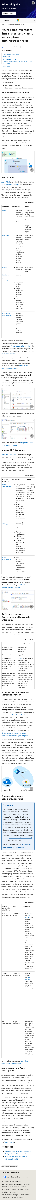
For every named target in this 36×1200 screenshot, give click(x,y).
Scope (20, 658)
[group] (18, 271)
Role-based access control (16, 24)
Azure (3, 24)
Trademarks (5, 1197)
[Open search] (34, 20)
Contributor (6, 235)
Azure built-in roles (8, 354)
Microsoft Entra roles (9, 59)
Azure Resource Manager (10, 185)
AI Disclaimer (5, 1189)
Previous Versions (17, 1189)
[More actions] (33, 24)
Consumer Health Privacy (9, 1195)
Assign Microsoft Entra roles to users (18, 1154)
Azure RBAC (5, 182)
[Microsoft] (18, 20)
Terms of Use (25, 1195)
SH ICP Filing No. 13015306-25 (10, 1181)
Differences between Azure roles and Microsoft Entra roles (17, 62)
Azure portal (8, 1142)
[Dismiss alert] (33, 2)
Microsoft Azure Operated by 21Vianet (13, 1187)
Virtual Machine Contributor (20, 346)
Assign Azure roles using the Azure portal (19, 1151)
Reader (4, 267)
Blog (26, 1189)
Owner (4, 210)
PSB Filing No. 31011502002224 (11, 1184)
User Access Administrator (21, 715)
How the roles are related (11, 54)
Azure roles (6, 56)
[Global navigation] (2, 20)
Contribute (4, 1192)
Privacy (26, 1184)
